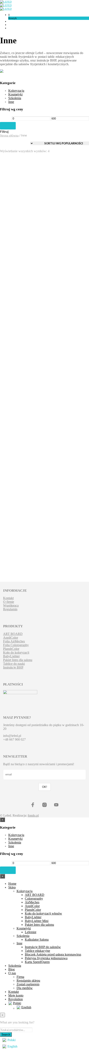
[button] (9, 14)
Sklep (12, 887)
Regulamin (10, 609)
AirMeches (32, 902)
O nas (12, 973)
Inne (11, 102)
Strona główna (9, 135)
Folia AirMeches (14, 641)
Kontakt (8, 598)
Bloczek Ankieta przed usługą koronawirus (53, 954)
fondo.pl (33, 815)
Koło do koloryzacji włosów (43, 913)
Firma (20, 977)
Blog (11, 969)
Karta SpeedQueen (37, 962)
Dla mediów (25, 988)
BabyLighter (11, 656)
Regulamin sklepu (28, 980)
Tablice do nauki (14, 663)
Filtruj (7, 126)
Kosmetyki (15, 94)
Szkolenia (14, 98)
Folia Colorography (16, 645)
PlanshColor (11, 648)
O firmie (8, 601)
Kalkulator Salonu (37, 939)
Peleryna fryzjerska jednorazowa (14, 298)
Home (12, 883)
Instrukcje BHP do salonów (43, 947)
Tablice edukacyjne (37, 950)
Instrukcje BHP (12, 214)
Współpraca (11, 605)
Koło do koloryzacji (16, 652)
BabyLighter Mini (36, 921)
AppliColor (10, 637)
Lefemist (30, 932)
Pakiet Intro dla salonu (17, 660)
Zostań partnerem (28, 984)
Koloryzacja (16, 90)
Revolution (15, 999)
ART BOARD (13, 634)
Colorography (34, 898)
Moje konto (15, 995)
